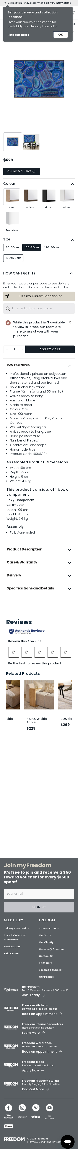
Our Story (45, 935)
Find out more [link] (18, 35)
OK (60, 34)
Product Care (12, 946)
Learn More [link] (31, 1033)
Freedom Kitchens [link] (35, 1005)
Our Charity (46, 942)
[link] (39, 604)
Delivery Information (16, 928)
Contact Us (46, 956)
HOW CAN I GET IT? (19, 273)
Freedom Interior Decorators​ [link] (42, 1024)
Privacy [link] (57, 1142)
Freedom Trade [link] (33, 1062)
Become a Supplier (50, 970)
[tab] (39, 365)
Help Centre (11, 953)
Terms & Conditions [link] (40, 1142)
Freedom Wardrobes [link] (37, 1043)
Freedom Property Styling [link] (40, 1081)
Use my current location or (41, 296)
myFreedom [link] (30, 987)
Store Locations (49, 928)
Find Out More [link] (33, 1089)
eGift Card (45, 963)
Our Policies (46, 977)
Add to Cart (50, 349)
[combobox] (39, 308)
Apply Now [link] (30, 1070)
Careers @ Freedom (51, 949)
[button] (39, 273)
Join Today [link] (31, 995)
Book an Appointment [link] (39, 1014)
